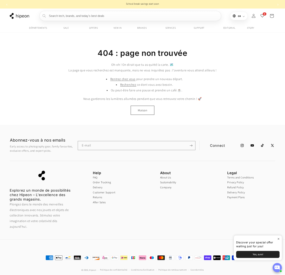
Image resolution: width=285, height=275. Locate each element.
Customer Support (104, 192)
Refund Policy (235, 187)
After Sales (99, 202)
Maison (142, 110)
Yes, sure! (258, 254)
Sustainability (168, 182)
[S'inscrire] (191, 145)
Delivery (98, 187)
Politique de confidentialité (113, 269)
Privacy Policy (235, 182)
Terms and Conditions (240, 177)
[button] (272, 16)
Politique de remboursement (172, 269)
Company (166, 187)
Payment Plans (236, 197)
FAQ (95, 177)
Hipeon (92, 270)
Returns (97, 197)
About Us (165, 177)
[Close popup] (278, 239)
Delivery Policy (236, 192)
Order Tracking (102, 182)
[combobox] (130, 16)
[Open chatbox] (277, 267)
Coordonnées (197, 269)
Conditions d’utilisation (143, 269)
